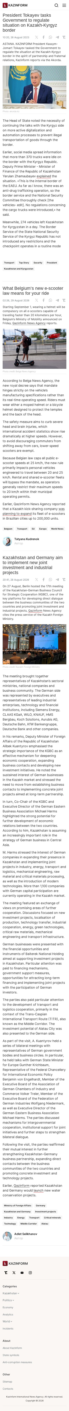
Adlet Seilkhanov (25, 1233)
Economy (8, 1307)
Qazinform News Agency (29, 323)
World (6, 1321)
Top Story (24, 262)
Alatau (44, 1223)
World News (57, 528)
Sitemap (7, 1381)
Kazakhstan (10, 1293)
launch (39, 1190)
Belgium (8, 528)
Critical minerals (52, 1217)
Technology (10, 1223)
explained (44, 176)
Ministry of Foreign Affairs (17, 1205)
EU (33, 528)
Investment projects (45, 1211)
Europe (43, 528)
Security (38, 262)
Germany (40, 1205)
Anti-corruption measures (17, 1362)
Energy (21, 1217)
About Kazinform (12, 1347)
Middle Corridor (29, 1223)
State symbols (11, 1355)
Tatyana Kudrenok (26, 539)
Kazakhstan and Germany (17, 1211)
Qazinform (35, 610)
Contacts (8, 1388)
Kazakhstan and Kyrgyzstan (18, 268)
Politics (7, 1300)
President (52, 262)
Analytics (8, 1314)
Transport (9, 262)
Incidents (8, 1328)
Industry (8, 1217)
